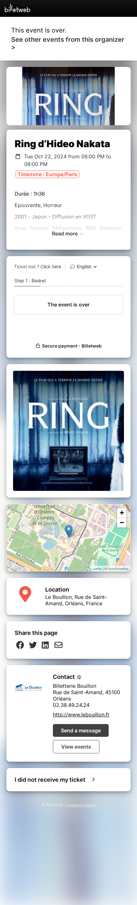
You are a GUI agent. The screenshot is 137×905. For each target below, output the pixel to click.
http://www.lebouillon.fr (81, 714)
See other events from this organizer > (67, 43)
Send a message (81, 730)
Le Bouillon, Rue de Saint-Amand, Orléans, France (76, 600)
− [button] (122, 523)
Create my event (81, 804)
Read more (65, 233)
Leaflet (97, 569)
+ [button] (122, 513)
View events (76, 746)
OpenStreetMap (118, 569)
